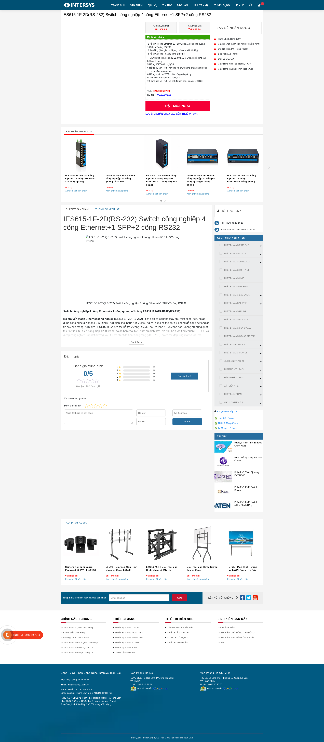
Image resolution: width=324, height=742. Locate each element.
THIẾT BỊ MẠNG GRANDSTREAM (239, 336)
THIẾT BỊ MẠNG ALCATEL (236, 303)
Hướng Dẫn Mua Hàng (73, 632)
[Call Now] (7, 635)
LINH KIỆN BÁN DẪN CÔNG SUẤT (236, 637)
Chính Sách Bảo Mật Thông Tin (77, 652)
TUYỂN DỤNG (222, 5)
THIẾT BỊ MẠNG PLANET (235, 353)
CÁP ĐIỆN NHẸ (231, 386)
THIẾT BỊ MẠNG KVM (126, 647)
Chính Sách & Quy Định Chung (77, 627)
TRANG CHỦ (118, 5)
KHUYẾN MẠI (201, 5)
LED (221, 642)
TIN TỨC (167, 5)
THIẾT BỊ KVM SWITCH (234, 344)
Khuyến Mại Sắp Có (227, 411)
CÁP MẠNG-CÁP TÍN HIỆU (180, 627)
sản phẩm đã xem (77, 523)
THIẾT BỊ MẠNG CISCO (235, 253)
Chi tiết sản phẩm (77, 209)
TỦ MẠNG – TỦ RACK (234, 369)
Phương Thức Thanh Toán (75, 637)
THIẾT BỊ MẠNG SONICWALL (237, 328)
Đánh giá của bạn (72, 405)
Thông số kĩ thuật (107, 209)
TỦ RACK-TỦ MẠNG (177, 637)
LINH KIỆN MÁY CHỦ (234, 361)
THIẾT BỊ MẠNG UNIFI (234, 278)
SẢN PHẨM (136, 5)
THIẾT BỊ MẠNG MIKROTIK (236, 286)
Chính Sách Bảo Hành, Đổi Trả (77, 647)
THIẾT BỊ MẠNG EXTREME (236, 245)
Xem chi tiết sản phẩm (76, 190)
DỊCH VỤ (152, 5)
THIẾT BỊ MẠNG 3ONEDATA (237, 262)
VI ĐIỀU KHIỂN (227, 627)
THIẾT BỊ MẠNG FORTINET (236, 270)
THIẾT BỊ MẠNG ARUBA (235, 311)
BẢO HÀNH (183, 5)
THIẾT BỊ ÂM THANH (233, 394)
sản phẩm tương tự (79, 131)
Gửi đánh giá (184, 376)
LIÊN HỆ (239, 5)
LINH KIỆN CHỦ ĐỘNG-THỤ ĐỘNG (237, 632)
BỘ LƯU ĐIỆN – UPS (234, 377)
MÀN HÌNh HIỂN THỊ (233, 402)
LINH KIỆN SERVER (125, 652)
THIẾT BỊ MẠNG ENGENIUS (237, 295)
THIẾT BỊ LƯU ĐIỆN (177, 642)
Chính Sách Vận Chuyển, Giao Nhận (80, 642)
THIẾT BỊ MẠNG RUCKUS (236, 319)
